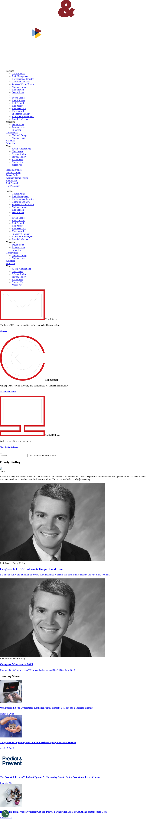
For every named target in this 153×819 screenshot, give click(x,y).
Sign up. (3, 331)
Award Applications (21, 148)
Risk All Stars (18, 100)
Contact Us (17, 162)
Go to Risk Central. (8, 391)
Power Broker (18, 97)
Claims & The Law (21, 81)
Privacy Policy (19, 156)
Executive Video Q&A (23, 116)
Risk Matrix (17, 105)
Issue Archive (18, 127)
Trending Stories (14, 170)
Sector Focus (18, 92)
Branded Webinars (20, 119)
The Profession (13, 186)
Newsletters (17, 151)
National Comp (19, 87)
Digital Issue (18, 124)
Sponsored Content (21, 114)
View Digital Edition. (9, 447)
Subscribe (16, 130)
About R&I (17, 159)
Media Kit (17, 165)
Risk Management (20, 76)
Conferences (12, 132)
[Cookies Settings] (5, 814)
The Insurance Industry (23, 79)
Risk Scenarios (19, 108)
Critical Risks (18, 73)
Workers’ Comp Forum (23, 84)
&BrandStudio (19, 154)
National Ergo (18, 138)
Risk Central (18, 103)
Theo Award (18, 111)
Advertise (10, 140)
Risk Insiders (18, 89)
